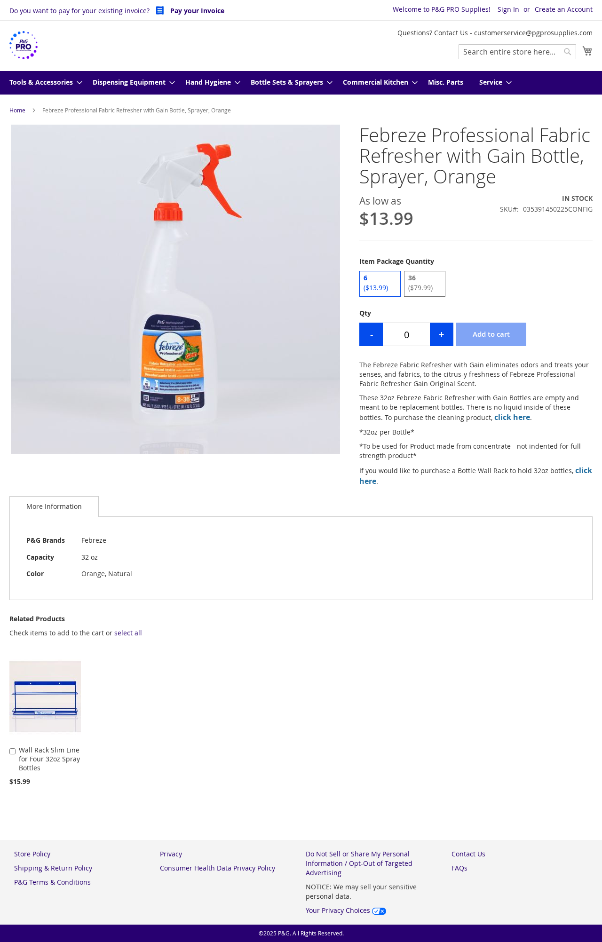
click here (512, 417)
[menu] (301, 83)
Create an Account (564, 9)
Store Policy (32, 853)
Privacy (171, 853)
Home (17, 110)
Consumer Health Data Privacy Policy (217, 867)
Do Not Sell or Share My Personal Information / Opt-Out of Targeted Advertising (359, 863)
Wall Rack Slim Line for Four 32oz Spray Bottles (49, 758)
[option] (380, 284)
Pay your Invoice (196, 10)
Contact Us (468, 853)
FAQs (459, 867)
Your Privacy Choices (339, 910)
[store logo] (23, 45)
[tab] (54, 506)
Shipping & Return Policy (53, 867)
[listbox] (476, 285)
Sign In (508, 9)
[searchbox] (517, 51)
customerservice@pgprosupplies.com (533, 32)
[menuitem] (43, 83)
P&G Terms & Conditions (52, 882)
